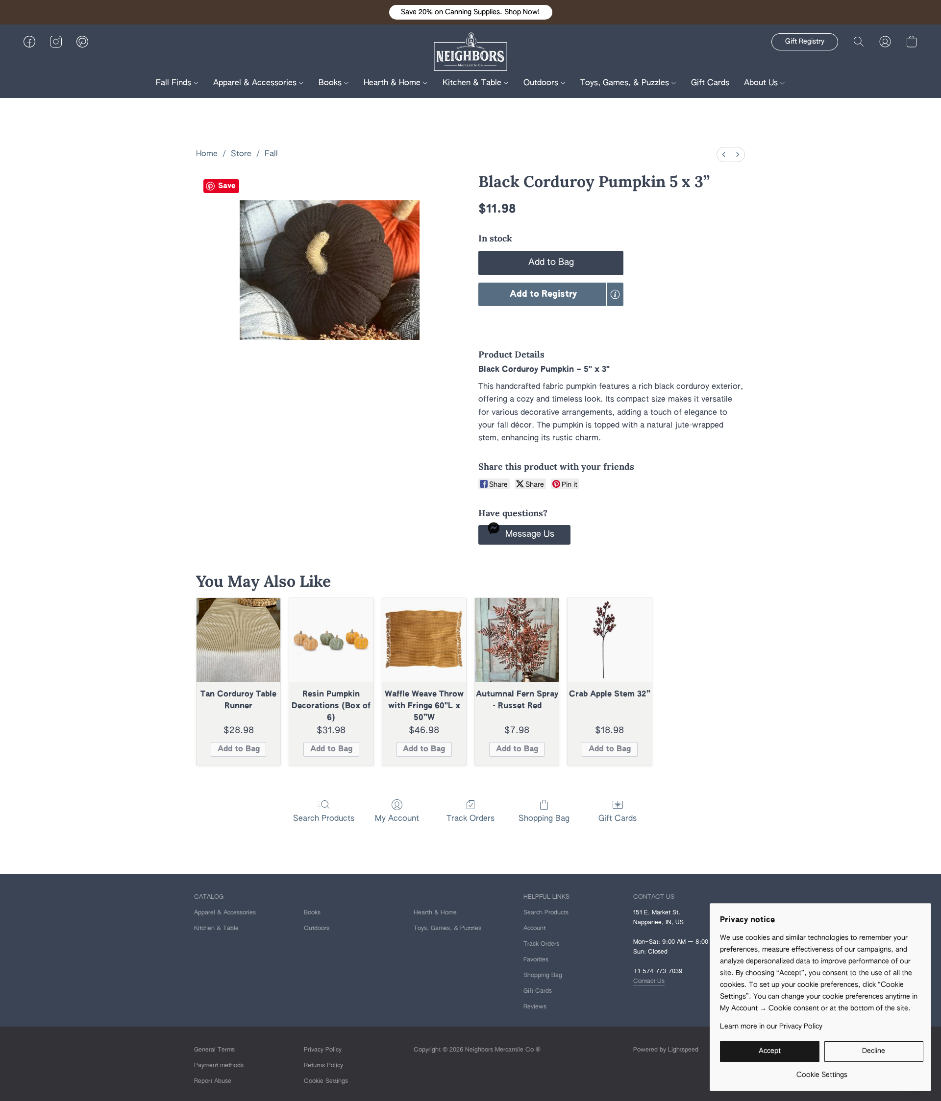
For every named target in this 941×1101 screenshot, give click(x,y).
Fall (271, 154)
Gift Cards (710, 83)
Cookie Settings (326, 1081)
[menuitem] (724, 154)
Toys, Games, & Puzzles (625, 83)
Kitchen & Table (473, 83)
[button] (470, 12)
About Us (762, 83)
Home (207, 154)
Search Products (323, 819)
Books (331, 83)
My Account (397, 819)
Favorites (535, 960)
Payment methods (219, 1066)
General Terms (214, 1050)
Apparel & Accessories (256, 83)
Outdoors (542, 83)
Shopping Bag (544, 819)
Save (227, 186)
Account (534, 929)
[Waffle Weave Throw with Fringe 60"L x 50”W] (424, 640)
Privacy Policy (323, 1050)
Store (241, 154)
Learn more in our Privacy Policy (771, 1026)
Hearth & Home (393, 83)
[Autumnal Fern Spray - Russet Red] (517, 640)
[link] (821, 1071)
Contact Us (649, 981)
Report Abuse (212, 1081)
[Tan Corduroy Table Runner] (238, 640)
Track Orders (470, 819)
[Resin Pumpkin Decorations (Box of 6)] (331, 640)
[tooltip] (615, 294)
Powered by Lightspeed (665, 1050)
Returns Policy (323, 1066)
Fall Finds (175, 83)
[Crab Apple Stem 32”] (609, 640)
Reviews (534, 1007)
